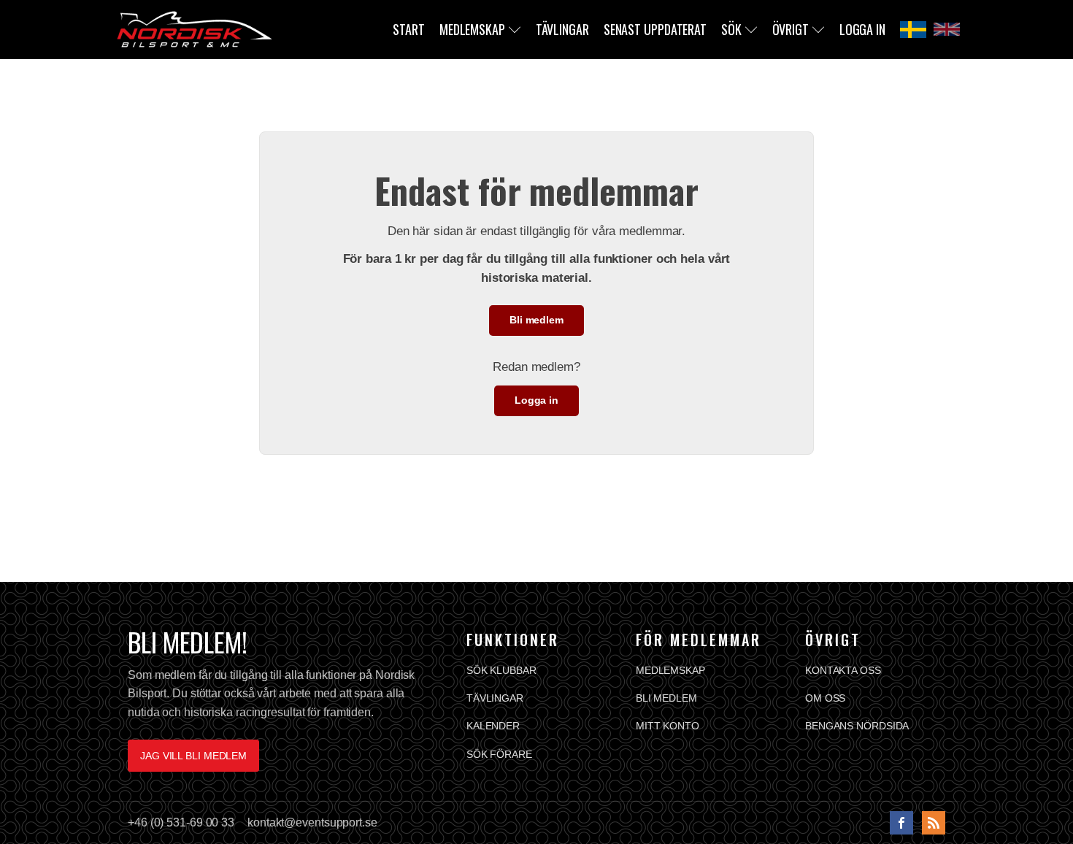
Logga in (862, 29)
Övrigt (790, 29)
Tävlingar (562, 29)
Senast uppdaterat (655, 29)
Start (409, 29)
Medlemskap (472, 29)
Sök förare (499, 754)
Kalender (493, 726)
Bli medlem (536, 320)
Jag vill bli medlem (193, 755)
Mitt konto (667, 726)
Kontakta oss (843, 670)
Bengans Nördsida (857, 726)
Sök (731, 29)
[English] (947, 29)
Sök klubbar (501, 670)
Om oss (825, 698)
